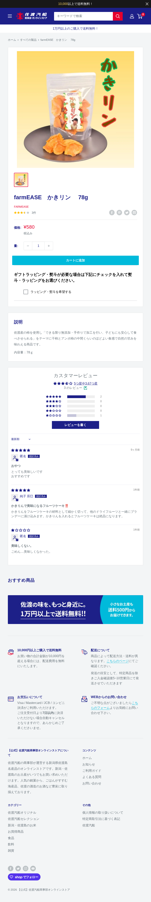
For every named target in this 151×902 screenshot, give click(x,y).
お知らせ (88, 764)
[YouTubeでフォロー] (33, 868)
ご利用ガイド (91, 770)
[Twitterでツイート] (127, 212)
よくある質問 (91, 777)
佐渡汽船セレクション (23, 818)
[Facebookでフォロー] (10, 868)
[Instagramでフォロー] (25, 868)
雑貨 (11, 850)
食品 (11, 838)
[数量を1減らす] (28, 246)
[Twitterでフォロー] (18, 868)
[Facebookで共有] (112, 212)
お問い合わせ (91, 783)
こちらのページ (118, 661)
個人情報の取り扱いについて (102, 812)
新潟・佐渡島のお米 (22, 825)
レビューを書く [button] (75, 425)
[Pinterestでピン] (119, 212)
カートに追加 (75, 260)
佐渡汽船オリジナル (22, 812)
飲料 (11, 844)
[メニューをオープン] (10, 16)
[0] (139, 16)
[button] (54, 396)
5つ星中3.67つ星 (86, 383)
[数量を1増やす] (49, 246)
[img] (20, 450)
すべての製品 (28, 39)
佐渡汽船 (88, 825)
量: (16, 245)
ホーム (12, 39)
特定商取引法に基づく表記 (101, 818)
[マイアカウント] (132, 16)
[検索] (118, 16)
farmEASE (21, 206)
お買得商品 (16, 831)
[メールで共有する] (134, 212)
